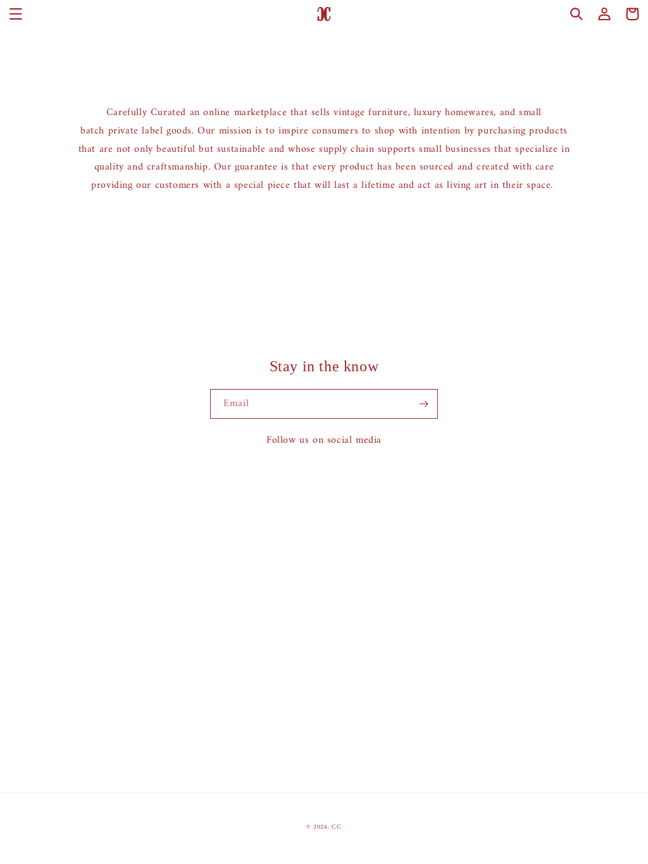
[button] (16, 14)
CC (336, 827)
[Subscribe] (423, 404)
